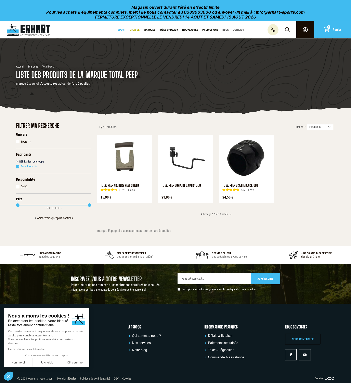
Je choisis (46, 362)
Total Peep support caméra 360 (181, 185)
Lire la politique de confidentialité (26, 349)
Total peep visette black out (240, 185)
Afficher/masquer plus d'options (55, 218)
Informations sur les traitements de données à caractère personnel (108, 289)
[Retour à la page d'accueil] (30, 30)
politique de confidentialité (241, 289)
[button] (302, 339)
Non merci (18, 362)
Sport (25, 141)
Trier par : (300, 127)
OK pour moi (75, 362)
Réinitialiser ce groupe (31, 161)
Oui (24, 186)
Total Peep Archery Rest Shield (120, 185)
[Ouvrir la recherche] (287, 29)
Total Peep (29, 166)
